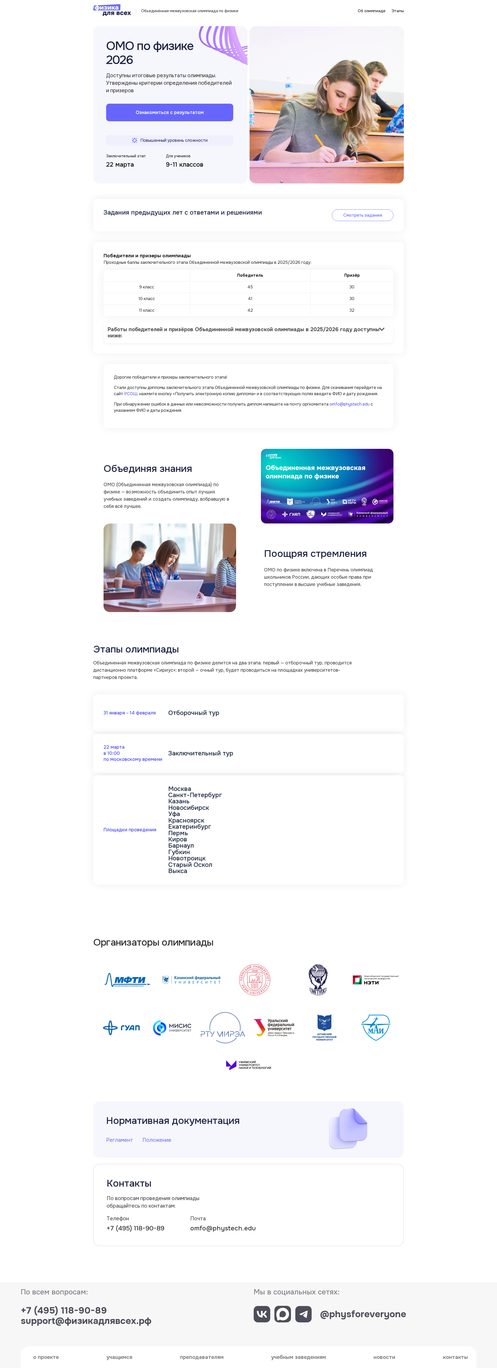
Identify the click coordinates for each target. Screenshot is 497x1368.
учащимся (119, 1357)
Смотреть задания (362, 215)
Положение (156, 1140)
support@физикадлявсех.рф (86, 1321)
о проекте (46, 1357)
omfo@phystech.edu (350, 404)
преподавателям (202, 1357)
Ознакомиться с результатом (170, 112)
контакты (455, 1357)
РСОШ (130, 393)
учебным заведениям (298, 1357)
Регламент (119, 1140)
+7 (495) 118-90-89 (135, 1228)
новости (384, 1357)
